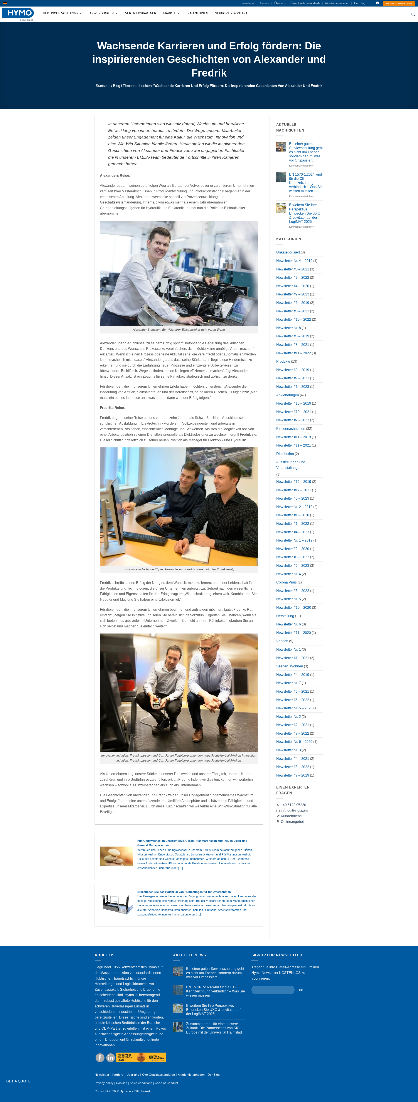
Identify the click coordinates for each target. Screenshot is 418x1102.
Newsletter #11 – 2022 (293, 353)
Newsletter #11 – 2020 (293, 633)
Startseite (103, 86)
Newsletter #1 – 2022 (292, 523)
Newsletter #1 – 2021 (292, 658)
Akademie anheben (337, 3)
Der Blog (359, 3)
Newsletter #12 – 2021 (293, 490)
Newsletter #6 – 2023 (292, 565)
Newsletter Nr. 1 (288, 649)
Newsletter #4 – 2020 (292, 286)
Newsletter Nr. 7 (288, 683)
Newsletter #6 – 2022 (292, 700)
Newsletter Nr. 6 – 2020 (294, 742)
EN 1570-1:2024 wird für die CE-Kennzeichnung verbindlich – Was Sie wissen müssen (306, 183)
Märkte (170, 13)
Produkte (283, 361)
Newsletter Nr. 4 (288, 574)
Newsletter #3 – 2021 (292, 691)
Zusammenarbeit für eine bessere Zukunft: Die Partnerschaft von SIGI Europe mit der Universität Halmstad (214, 1028)
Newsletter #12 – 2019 (293, 481)
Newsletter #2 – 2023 (292, 420)
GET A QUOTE (18, 1081)
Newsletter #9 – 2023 (292, 294)
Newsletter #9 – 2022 (292, 277)
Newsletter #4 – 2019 (292, 675)
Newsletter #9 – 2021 (292, 378)
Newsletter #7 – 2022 (292, 733)
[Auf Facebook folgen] (373, 3)
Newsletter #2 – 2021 (292, 725)
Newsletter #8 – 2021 (292, 345)
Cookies (121, 1083)
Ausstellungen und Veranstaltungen (290, 465)
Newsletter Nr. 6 (288, 624)
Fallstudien (198, 13)
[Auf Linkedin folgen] (377, 3)
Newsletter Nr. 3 (288, 750)
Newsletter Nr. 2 (288, 717)
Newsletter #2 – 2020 (292, 549)
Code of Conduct (166, 1083)
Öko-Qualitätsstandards (305, 3)
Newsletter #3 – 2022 (292, 557)
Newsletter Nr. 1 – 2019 (294, 540)
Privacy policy (104, 1083)
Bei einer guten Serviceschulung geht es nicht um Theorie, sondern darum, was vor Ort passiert (306, 152)
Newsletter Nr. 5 (288, 599)
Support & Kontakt (231, 13)
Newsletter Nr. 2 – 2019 (294, 507)
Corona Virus (286, 582)
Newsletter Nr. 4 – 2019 (294, 261)
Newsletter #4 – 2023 (292, 532)
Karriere (264, 3)
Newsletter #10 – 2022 (293, 319)
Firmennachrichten (137, 86)
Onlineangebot (292, 822)
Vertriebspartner (140, 13)
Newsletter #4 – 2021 (292, 758)
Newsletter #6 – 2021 (292, 311)
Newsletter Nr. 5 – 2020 (294, 708)
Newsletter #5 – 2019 (292, 303)
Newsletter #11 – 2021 (293, 445)
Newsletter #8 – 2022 (292, 767)
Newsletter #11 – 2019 (293, 437)
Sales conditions (141, 1083)
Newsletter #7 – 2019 (292, 775)
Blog (116, 86)
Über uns (280, 3)
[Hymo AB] (17, 14)
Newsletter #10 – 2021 (293, 412)
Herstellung (285, 616)
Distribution (285, 454)
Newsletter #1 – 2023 (292, 386)
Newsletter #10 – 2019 (293, 403)
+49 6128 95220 (293, 805)
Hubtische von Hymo (61, 13)
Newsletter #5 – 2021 (292, 269)
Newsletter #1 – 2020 (292, 515)
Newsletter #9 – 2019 (292, 370)
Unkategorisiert (288, 252)
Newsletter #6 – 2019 (292, 336)
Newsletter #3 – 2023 (292, 498)
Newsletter (248, 3)
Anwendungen (102, 13)
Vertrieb (282, 641)
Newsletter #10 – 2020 (293, 607)
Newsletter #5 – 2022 (292, 591)
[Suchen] (413, 14)
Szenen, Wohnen (289, 666)
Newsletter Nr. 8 (288, 328)
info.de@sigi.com (294, 810)
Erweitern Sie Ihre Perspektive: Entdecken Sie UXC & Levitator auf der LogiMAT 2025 (304, 213)
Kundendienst (291, 816)
